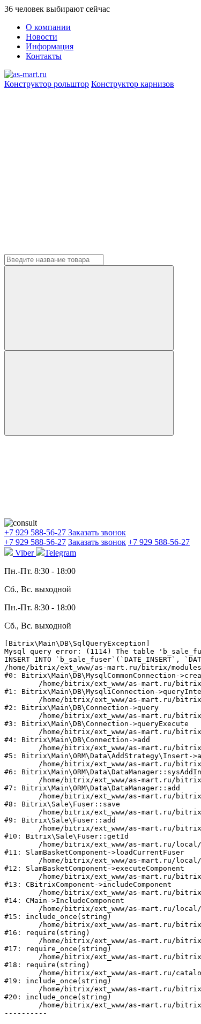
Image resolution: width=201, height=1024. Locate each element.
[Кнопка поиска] (89, 393)
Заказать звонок (97, 532)
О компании (48, 27)
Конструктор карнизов (132, 83)
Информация (49, 46)
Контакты (44, 56)
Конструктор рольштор (46, 83)
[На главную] (25, 74)
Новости (41, 36)
